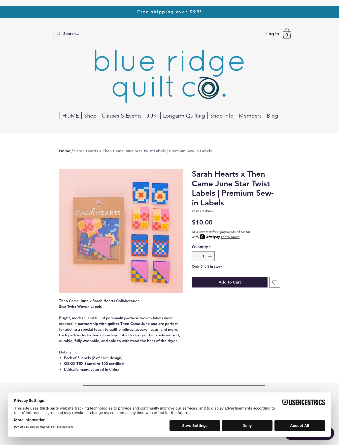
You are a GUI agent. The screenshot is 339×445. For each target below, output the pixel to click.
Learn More (230, 237)
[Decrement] (196, 256)
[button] (287, 33)
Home (64, 151)
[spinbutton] (203, 256)
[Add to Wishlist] (275, 282)
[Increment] (210, 256)
